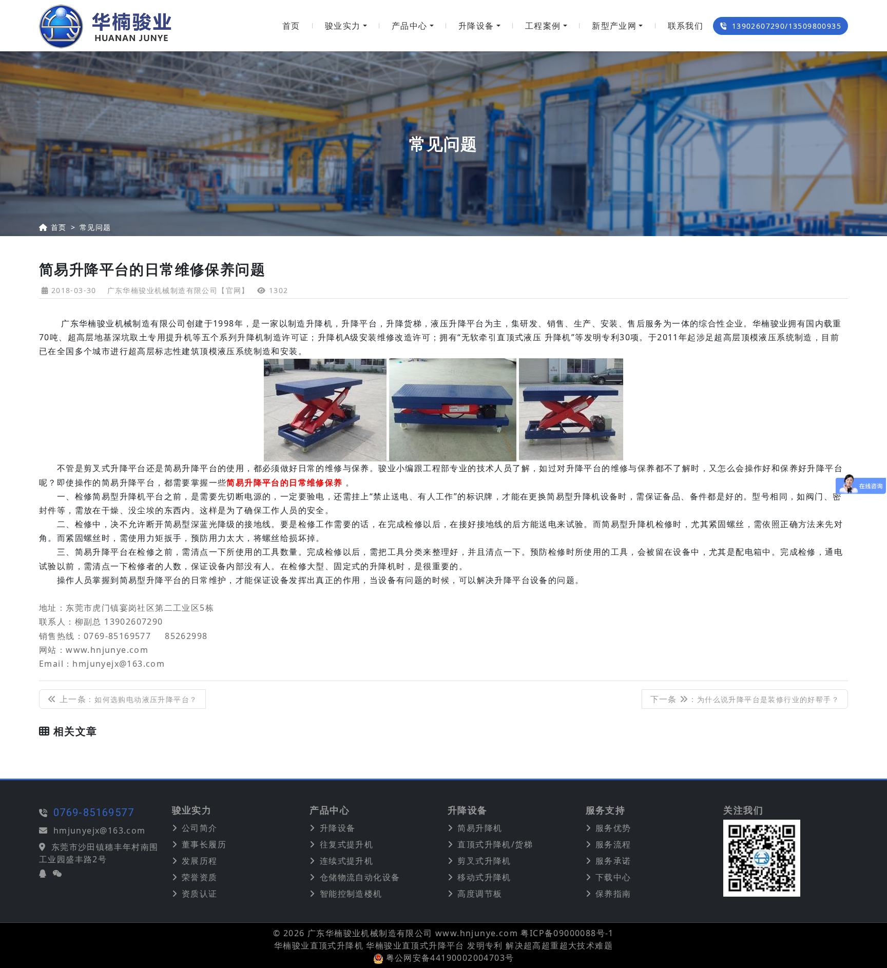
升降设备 (476, 25)
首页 (291, 25)
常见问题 (95, 227)
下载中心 (613, 877)
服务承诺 (613, 860)
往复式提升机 (346, 844)
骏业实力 (343, 25)
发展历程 (200, 860)
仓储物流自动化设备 (360, 877)
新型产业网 (614, 25)
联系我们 (686, 25)
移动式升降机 (484, 877)
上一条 (126, 699)
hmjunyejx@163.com (99, 830)
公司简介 (200, 828)
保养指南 (613, 893)
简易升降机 (479, 828)
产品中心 (410, 25)
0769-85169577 (93, 812)
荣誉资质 (200, 877)
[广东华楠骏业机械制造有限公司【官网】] (105, 25)
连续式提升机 (346, 860)
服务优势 (613, 828)
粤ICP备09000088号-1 (566, 933)
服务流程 (613, 844)
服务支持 (606, 810)
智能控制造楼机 (351, 893)
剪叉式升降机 (484, 860)
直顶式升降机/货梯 (495, 844)
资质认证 (200, 893)
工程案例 (543, 25)
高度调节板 (479, 893)
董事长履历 (204, 844)
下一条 (744, 699)
